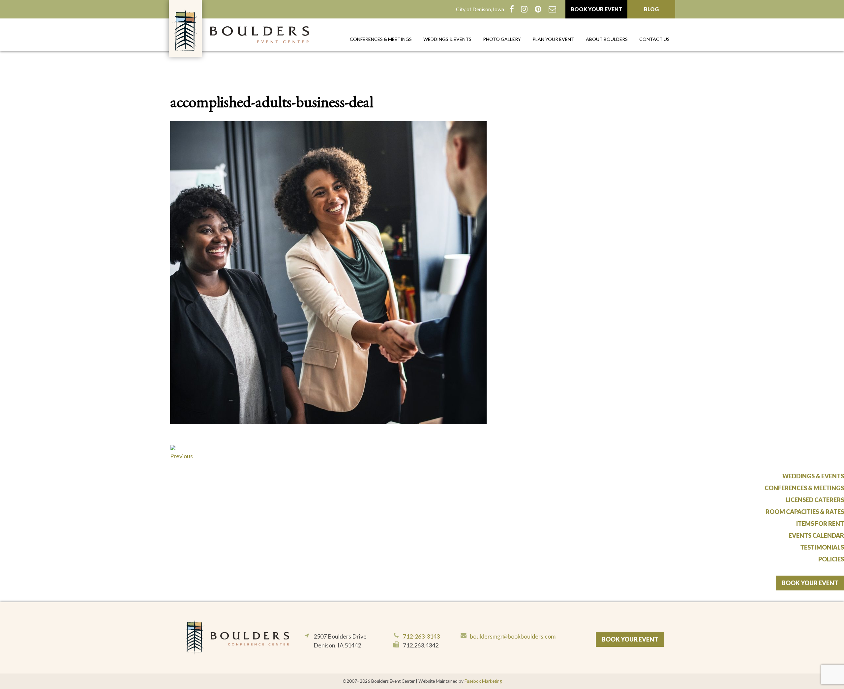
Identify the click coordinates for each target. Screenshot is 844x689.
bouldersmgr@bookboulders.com (513, 636)
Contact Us (654, 39)
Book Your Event (596, 9)
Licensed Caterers (815, 499)
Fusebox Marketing (483, 681)
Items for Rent (820, 523)
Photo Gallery (502, 39)
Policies (831, 559)
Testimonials (822, 547)
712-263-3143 (421, 636)
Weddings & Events (447, 39)
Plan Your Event (553, 39)
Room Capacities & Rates (805, 511)
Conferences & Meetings (381, 39)
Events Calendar (816, 535)
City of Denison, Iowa (480, 9)
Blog (651, 9)
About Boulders (607, 39)
